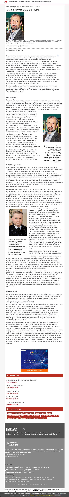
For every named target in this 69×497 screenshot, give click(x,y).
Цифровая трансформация (15, 413)
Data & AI (8, 479)
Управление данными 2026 (15, 402)
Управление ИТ (29, 413)
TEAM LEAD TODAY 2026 (14, 386)
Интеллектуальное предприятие (39, 479)
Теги (6, 434)
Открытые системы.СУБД (36, 467)
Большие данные (26, 418)
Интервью (56, 415)
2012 (34, 6)
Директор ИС (11, 470)
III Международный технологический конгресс (21, 380)
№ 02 (38, 6)
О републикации (54, 433)
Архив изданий (13, 434)
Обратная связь (28, 433)
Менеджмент (19, 50)
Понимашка (28, 472)
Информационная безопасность (30, 415)
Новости (11, 1)
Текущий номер (38, 1)
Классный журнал (13, 472)
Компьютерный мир (14, 467)
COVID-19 (43, 418)
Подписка (27, 1)
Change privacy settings (51, 434)
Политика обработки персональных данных (31, 434)
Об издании (49, 1)
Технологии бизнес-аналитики (43, 477)
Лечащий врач (25, 470)
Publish (36, 470)
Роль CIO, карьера (40, 413)
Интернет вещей (46, 415)
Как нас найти (38, 433)
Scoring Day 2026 (12, 397)
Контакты (46, 433)
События (16, 1)
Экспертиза (22, 1)
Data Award (36, 418)
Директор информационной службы (20, 6)
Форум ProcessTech (12, 391)
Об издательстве (10, 433)
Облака (49, 413)
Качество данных (19, 479)
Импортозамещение (13, 418)
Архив (44, 1)
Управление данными (23, 477)
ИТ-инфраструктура (13, 415)
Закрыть (57, 495)
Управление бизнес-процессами (17, 481)
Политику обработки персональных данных (42, 495)
